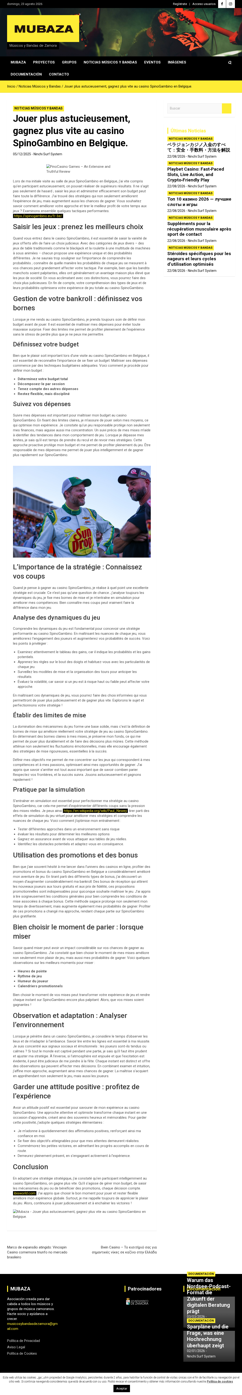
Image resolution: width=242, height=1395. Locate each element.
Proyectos (44, 62)
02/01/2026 (196, 1351)
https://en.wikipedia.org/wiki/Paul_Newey (95, 811)
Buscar (226, 108)
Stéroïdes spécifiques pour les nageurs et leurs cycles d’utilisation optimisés (199, 259)
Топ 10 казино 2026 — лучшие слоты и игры (199, 201)
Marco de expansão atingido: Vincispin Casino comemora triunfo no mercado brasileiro (37, 1252)
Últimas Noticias (188, 131)
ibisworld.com (24, 1193)
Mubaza (18, 62)
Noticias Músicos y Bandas (110, 62)
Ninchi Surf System (48, 154)
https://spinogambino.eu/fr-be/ (38, 216)
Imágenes (177, 62)
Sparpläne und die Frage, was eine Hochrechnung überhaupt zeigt (208, 1336)
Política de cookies (220, 1381)
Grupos (69, 62)
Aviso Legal (16, 1347)
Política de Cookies (22, 1353)
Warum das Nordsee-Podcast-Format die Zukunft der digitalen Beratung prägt (209, 1295)
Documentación (26, 74)
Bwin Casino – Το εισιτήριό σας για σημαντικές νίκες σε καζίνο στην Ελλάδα (124, 1249)
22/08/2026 (176, 156)
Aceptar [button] (121, 1388)
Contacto (59, 74)
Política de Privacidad (23, 1341)
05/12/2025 (22, 154)
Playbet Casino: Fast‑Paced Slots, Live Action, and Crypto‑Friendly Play (195, 174)
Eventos (152, 62)
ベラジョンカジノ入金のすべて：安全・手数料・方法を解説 (198, 147)
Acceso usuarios (204, 4)
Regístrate (180, 4)
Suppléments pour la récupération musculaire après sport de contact (199, 229)
